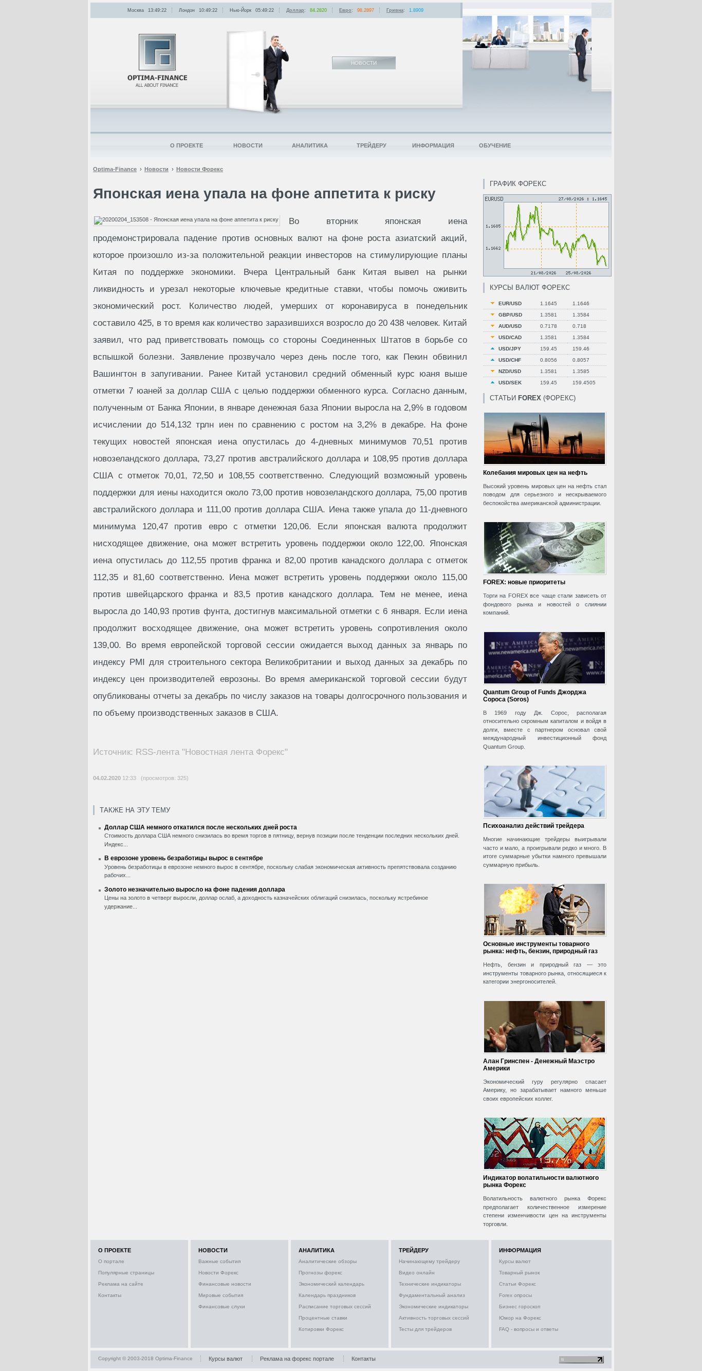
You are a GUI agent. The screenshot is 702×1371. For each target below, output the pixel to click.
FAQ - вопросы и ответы (528, 1329)
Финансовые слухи (221, 1306)
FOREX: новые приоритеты (524, 582)
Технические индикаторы (430, 1284)
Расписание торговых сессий (335, 1306)
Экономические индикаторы (433, 1306)
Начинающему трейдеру (429, 1261)
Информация (433, 145)
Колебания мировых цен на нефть (535, 472)
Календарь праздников (327, 1295)
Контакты (109, 1295)
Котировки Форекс (321, 1329)
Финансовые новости (224, 1284)
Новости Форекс (218, 1272)
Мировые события (220, 1295)
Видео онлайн (417, 1272)
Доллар (295, 10)
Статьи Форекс (517, 1284)
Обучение (495, 145)
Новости (248, 145)
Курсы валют (515, 1261)
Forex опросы (515, 1295)
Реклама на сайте (120, 1284)
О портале (111, 1261)
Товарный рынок (519, 1272)
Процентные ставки (323, 1318)
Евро (345, 10)
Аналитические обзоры (328, 1261)
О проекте (186, 145)
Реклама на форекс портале (297, 1359)
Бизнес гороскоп (519, 1306)
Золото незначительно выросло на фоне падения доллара (194, 889)
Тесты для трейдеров (425, 1329)
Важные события (219, 1261)
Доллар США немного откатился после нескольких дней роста (200, 827)
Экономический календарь (331, 1284)
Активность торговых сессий (434, 1318)
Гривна (394, 10)
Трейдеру (371, 145)
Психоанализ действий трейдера (533, 825)
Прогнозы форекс (320, 1272)
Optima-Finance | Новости (157, 60)
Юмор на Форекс (520, 1318)
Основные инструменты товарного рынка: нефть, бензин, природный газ (540, 947)
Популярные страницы (126, 1272)
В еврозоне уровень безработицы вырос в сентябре (183, 858)
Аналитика (310, 145)
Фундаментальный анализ (432, 1295)
